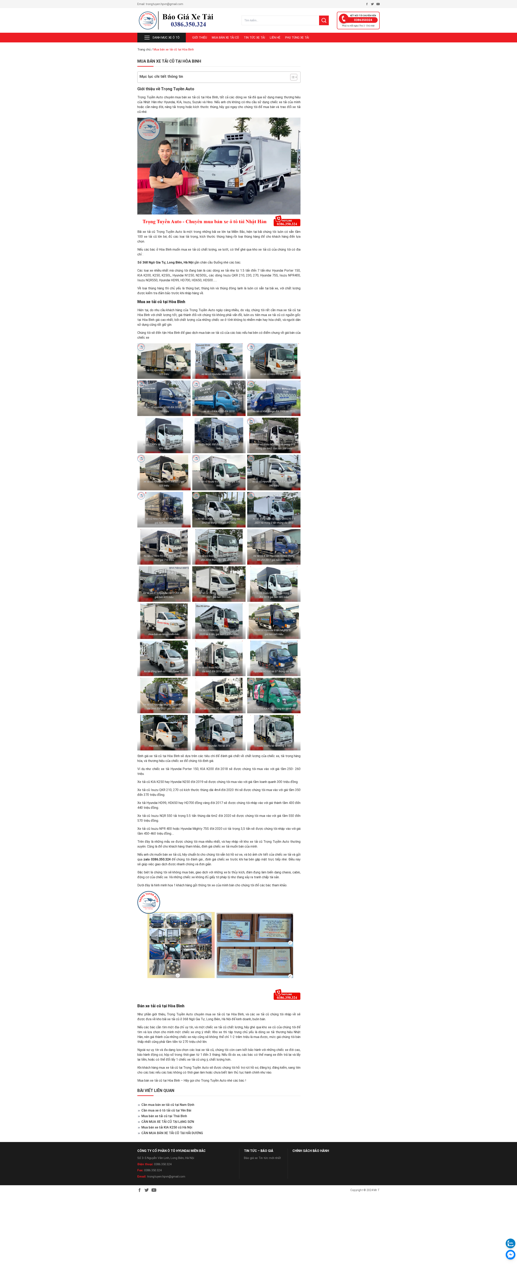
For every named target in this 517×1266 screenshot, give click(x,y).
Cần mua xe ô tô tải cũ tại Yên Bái (166, 1110)
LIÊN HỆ (275, 37)
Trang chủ (144, 49)
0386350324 (363, 20)
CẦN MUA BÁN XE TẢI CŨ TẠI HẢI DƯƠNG (172, 1133)
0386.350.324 (162, 1164)
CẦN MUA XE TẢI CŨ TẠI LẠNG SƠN (167, 1122)
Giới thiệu (199, 37)
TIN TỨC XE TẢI (254, 37)
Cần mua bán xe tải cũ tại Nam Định (167, 1105)
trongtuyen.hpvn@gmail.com (164, 4)
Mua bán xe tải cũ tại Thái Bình (164, 1116)
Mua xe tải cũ (149, 301)
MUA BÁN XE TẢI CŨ (225, 37)
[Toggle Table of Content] (291, 77)
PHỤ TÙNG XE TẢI (297, 37)
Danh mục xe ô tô (166, 37)
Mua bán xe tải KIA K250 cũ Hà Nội (166, 1127)
